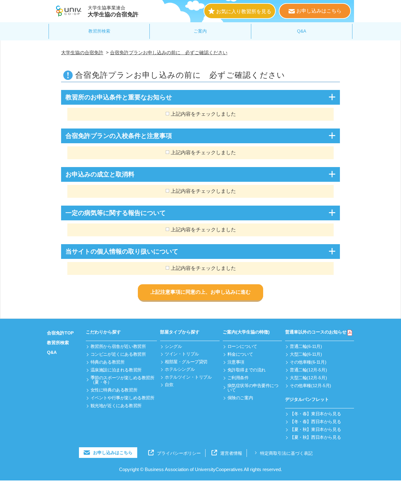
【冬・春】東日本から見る (315, 413)
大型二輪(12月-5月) (308, 377)
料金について (240, 354)
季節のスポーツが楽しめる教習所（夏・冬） (122, 380)
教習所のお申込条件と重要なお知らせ (118, 97)
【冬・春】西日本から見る (315, 421)
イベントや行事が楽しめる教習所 (122, 397)
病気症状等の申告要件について (253, 387)
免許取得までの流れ (246, 369)
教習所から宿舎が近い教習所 (118, 346)
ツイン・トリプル (182, 353)
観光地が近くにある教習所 (116, 405)
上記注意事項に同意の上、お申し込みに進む (200, 292)
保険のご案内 (240, 397)
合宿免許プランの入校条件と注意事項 (118, 135)
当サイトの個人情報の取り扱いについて (121, 251)
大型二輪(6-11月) (306, 354)
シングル (173, 346)
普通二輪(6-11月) (306, 346)
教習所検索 (99, 31)
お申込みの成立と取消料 (99, 174)
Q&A (301, 31)
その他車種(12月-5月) (310, 385)
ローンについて (242, 346)
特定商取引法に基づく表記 (286, 453)
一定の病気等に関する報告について (115, 212)
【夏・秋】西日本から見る (315, 437)
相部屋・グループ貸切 (186, 361)
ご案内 (200, 31)
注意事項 (235, 362)
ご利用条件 (238, 377)
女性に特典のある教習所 (114, 389)
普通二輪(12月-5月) (308, 369)
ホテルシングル (180, 369)
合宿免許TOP (60, 332)
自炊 (169, 384)
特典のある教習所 (108, 362)
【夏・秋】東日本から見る (315, 429)
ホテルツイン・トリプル (188, 377)
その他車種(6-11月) (308, 362)
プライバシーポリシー (179, 453)
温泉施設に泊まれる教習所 (116, 369)
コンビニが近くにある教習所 (118, 354)
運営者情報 (231, 453)
